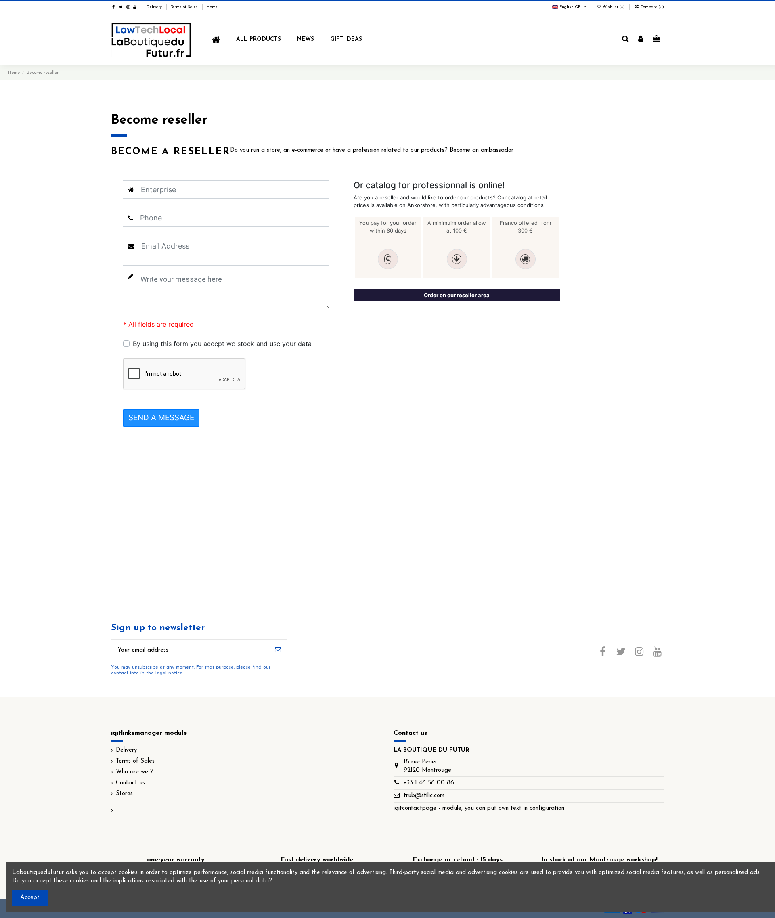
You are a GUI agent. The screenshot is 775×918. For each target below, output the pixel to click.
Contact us (130, 783)
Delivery (155, 7)
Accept (30, 898)
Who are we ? (134, 772)
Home (212, 7)
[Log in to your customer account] (640, 39)
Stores (124, 794)
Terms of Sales (185, 7)
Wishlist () (613, 7)
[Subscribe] (278, 650)
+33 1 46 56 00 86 (429, 783)
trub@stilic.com (424, 796)
